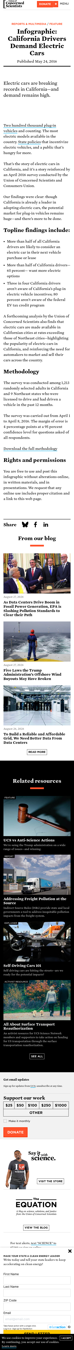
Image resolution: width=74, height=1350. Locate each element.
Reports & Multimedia (29, 24)
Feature (55, 24)
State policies (29, 142)
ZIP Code (10, 1300)
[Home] (13, 4)
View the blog (36, 1227)
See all (37, 1056)
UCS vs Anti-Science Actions (29, 840)
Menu (64, 3)
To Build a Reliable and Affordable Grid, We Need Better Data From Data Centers (34, 738)
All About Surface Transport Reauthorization (29, 1026)
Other (36, 1113)
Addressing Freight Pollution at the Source (34, 901)
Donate (45, 4)
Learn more (9, 1346)
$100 (32, 1105)
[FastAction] (57, 1327)
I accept (66, 1338)
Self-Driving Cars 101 (22, 966)
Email (7, 1313)
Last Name (11, 1286)
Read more (37, 752)
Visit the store (51, 1181)
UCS (32, 1086)
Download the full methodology (30, 449)
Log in (6, 1329)
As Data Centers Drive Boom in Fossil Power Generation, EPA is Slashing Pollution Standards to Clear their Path (32, 608)
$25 (9, 1105)
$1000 (61, 1105)
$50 (20, 1105)
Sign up (15, 1329)
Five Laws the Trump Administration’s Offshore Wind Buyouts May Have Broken (32, 674)
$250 (46, 1105)
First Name (11, 1274)
